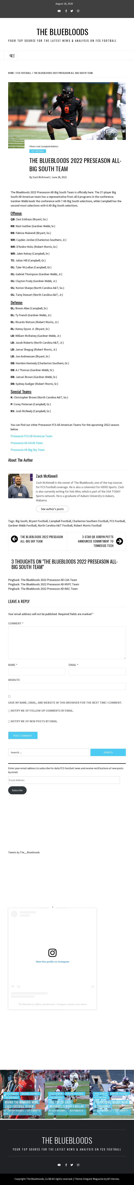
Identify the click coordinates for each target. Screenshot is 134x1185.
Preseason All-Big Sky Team (28, 450)
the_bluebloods (46, 1004)
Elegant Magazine (93, 1178)
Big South (21, 521)
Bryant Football (38, 521)
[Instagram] (76, 11)
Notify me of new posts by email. (34, 721)
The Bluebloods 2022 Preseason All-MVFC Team (50, 584)
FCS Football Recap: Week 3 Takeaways (66, 1104)
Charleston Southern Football (90, 521)
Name (12, 665)
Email (73, 665)
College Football (30, 1093)
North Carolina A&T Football (55, 525)
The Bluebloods (62, 31)
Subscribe (17, 790)
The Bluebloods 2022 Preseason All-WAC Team (49, 589)
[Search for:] (49, 752)
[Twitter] (70, 11)
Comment (15, 623)
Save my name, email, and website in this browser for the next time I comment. (65, 702)
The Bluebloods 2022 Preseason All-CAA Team (49, 580)
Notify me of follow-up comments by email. (42, 710)
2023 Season (11, 1093)
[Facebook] (64, 11)
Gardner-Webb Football (22, 525)
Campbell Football (60, 521)
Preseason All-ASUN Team (27, 443)
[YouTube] (58, 11)
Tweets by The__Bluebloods (24, 852)
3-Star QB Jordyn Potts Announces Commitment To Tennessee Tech (96, 541)
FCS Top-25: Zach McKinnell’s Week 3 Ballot (22, 1104)
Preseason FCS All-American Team (31, 436)
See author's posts (52, 509)
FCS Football (37, 151)
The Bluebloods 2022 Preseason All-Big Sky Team (41, 539)
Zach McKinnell (41, 177)
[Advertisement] (67, 823)
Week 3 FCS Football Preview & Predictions (108, 1104)
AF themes (113, 1178)
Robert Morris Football (87, 525)
